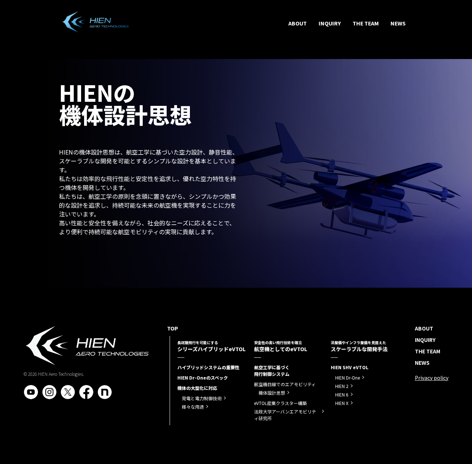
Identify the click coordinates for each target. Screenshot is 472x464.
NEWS (398, 23)
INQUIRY (330, 23)
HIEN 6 (341, 394)
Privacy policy (431, 377)
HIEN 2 (341, 386)
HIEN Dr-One (347, 377)
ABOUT (297, 23)
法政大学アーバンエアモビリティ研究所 (285, 414)
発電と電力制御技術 (202, 398)
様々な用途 (193, 407)
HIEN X (341, 403)
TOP (174, 328)
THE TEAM (366, 23)
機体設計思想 (271, 392)
